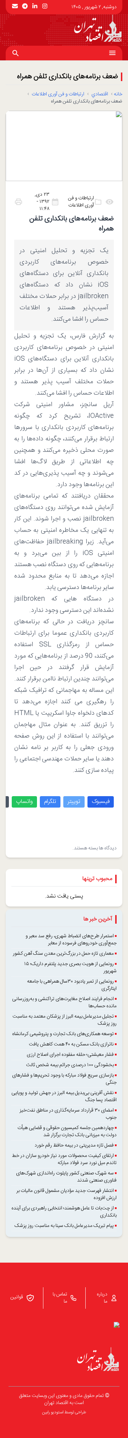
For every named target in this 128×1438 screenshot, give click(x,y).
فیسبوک (101, 802)
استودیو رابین (53, 1412)
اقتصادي (99, 94)
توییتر (74, 802)
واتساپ (24, 802)
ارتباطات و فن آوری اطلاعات (58, 94)
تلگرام (50, 802)
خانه (118, 94)
